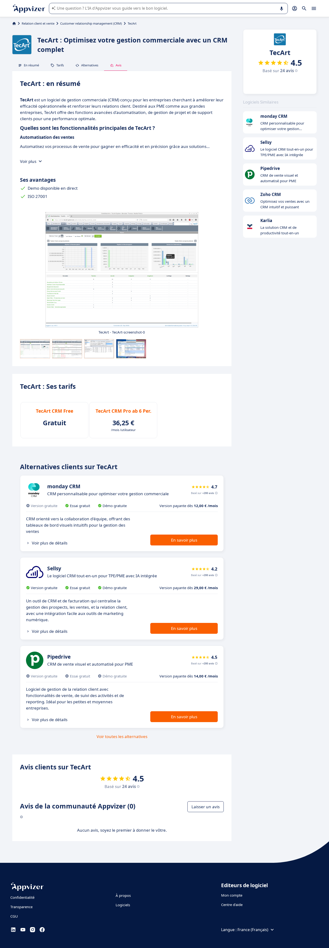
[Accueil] (14, 23)
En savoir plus (184, 540)
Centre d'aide (232, 904)
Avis (118, 65)
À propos (123, 895)
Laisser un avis (205, 806)
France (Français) (252, 929)
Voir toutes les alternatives (122, 736)
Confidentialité (22, 897)
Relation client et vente (38, 23)
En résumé (31, 65)
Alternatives (89, 65)
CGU (14, 916)
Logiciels (123, 904)
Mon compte (231, 895)
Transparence (21, 906)
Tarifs (60, 65)
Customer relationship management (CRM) (91, 23)
